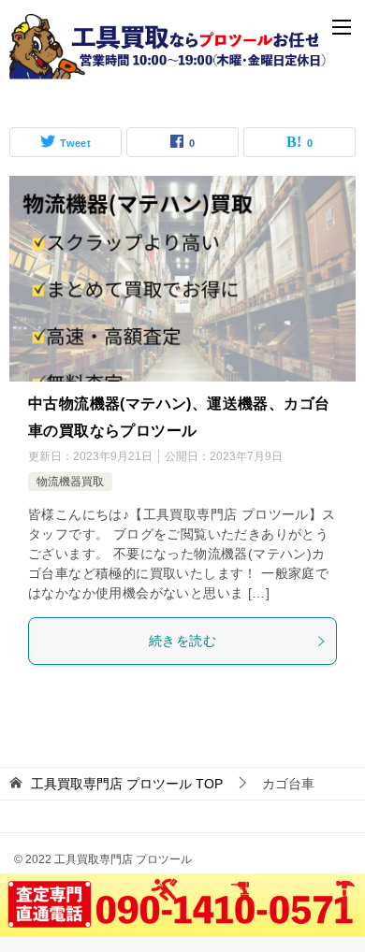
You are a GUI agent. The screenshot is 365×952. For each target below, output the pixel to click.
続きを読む (182, 640)
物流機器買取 (70, 481)
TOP (127, 783)
